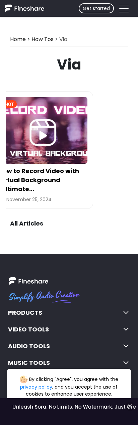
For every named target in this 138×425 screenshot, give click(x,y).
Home (18, 39)
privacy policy (36, 387)
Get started (96, 8)
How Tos (42, 39)
